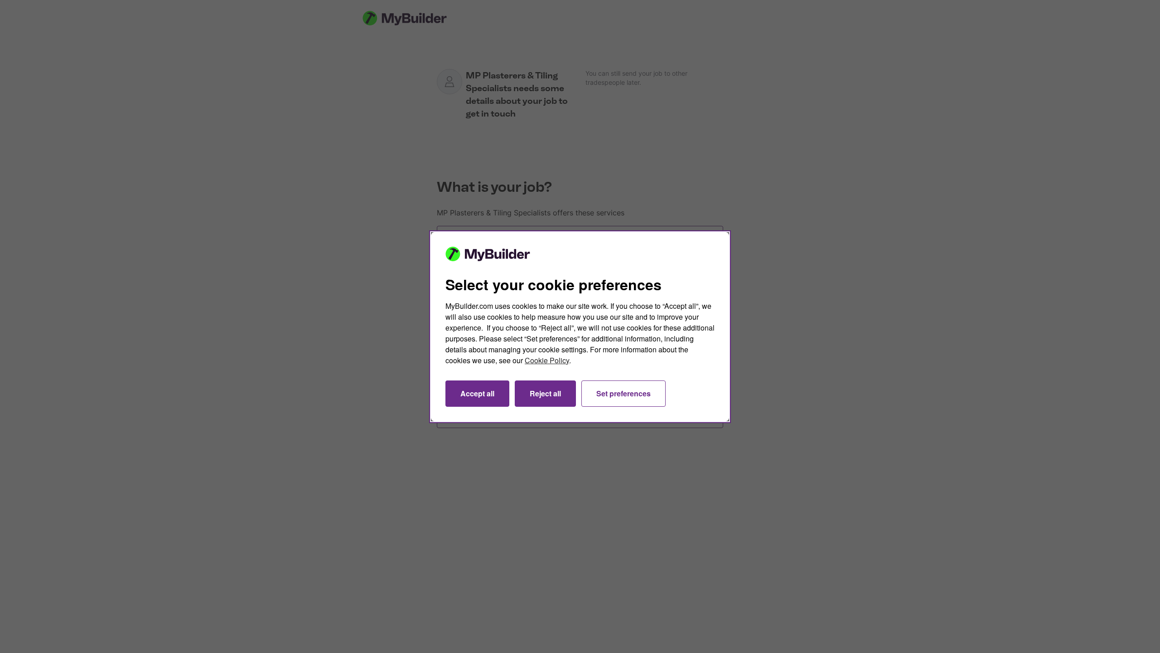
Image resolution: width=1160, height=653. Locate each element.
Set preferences (623, 393)
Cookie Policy (547, 360)
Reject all (545, 393)
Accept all (477, 393)
